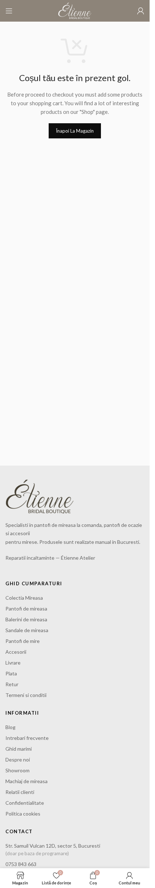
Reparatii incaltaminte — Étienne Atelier (50, 558)
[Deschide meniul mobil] (9, 11)
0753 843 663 (20, 864)
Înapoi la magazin (75, 131)
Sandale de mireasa (26, 630)
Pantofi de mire (22, 641)
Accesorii (15, 652)
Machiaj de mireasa (26, 781)
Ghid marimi (18, 749)
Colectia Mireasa (24, 598)
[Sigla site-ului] (74, 10)
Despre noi (17, 759)
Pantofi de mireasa (26, 608)
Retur (11, 684)
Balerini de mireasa (26, 619)
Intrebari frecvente (27, 738)
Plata (11, 673)
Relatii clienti (19, 792)
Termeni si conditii (25, 695)
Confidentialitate (24, 803)
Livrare (13, 663)
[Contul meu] (140, 11)
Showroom (17, 770)
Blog (10, 727)
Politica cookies (22, 814)
